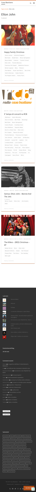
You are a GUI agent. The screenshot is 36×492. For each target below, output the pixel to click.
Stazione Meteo (14, 299)
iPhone (10, 452)
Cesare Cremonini (8, 441)
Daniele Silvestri (20, 444)
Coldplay (19, 441)
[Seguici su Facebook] (12, 489)
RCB (13, 465)
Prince (22, 463)
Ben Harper (26, 436)
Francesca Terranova (7, 371)
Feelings (13, 307)
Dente (15, 446)
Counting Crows (8, 444)
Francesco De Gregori (10, 449)
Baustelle (18, 436)
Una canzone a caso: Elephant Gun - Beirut (21, 320)
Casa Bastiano (14, 481)
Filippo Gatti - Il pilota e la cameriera (19, 336)
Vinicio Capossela (24, 468)
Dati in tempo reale (15, 328)
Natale (21, 457)
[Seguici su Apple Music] (20, 489)
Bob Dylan (6, 438)
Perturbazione (25, 460)
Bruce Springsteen (24, 438)
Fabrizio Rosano (6, 382)
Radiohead (6, 465)
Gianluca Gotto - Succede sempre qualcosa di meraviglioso (22, 316)
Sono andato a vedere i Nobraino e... (19, 332)
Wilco (5, 471)
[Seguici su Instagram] (18, 489)
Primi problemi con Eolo (15, 392)
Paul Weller (6, 460)
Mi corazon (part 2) (16, 375)
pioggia (16, 463)
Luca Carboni (26, 452)
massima (15, 455)
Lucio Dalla (6, 455)
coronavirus (27, 441)
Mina (15, 457)
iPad (4, 452)
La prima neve (15, 390)
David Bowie (7, 446)
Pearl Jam (16, 460)
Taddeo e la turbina (11, 397)
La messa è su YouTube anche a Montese (20, 380)
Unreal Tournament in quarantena (15, 377)
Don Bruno (22, 446)
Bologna (14, 438)
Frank (21, 449)
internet (27, 449)
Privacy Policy (6, 411)
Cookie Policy (6, 414)
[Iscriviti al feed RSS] (10, 489)
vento (14, 468)
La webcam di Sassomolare (14, 387)
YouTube (11, 471)
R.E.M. (28, 463)
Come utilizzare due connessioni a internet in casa (18, 368)
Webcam (13, 303)
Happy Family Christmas (14, 52)
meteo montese (24, 455)
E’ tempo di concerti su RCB (15, 114)
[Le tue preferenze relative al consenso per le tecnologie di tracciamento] (33, 489)
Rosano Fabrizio (6, 390)
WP (13, 484)
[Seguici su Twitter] (15, 489)
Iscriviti (29, 488)
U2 (26, 465)
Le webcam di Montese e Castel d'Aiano (20, 311)
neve (27, 457)
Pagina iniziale (4, 9)
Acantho (5, 436)
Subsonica (20, 465)
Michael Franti (7, 457)
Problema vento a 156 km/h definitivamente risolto (21, 324)
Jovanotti (17, 452)
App (12, 436)
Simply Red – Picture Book (14, 385)
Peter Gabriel (7, 463)
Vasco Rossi (7, 468)
